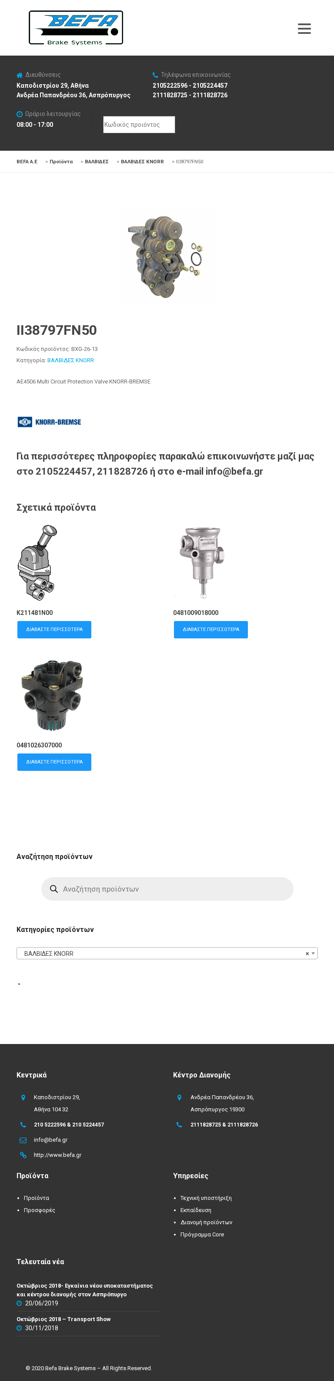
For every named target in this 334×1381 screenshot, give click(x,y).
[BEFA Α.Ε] (75, 14)
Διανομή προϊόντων (206, 1222)
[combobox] (167, 953)
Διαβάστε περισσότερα (54, 629)
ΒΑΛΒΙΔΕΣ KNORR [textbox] (164, 953)
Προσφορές (39, 1210)
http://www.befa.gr (57, 1155)
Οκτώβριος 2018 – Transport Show (64, 1319)
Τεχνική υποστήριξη (206, 1198)
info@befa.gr (50, 1140)
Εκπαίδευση (195, 1210)
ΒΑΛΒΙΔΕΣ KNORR (70, 360)
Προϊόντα (36, 1198)
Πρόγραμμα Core (202, 1234)
